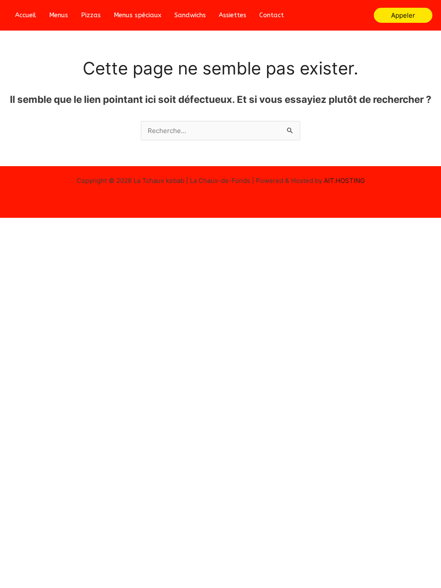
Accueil (25, 15)
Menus (58, 15)
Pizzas (91, 15)
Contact (271, 15)
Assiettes (232, 15)
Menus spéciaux (137, 15)
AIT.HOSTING (344, 180)
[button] (403, 15)
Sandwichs (190, 15)
